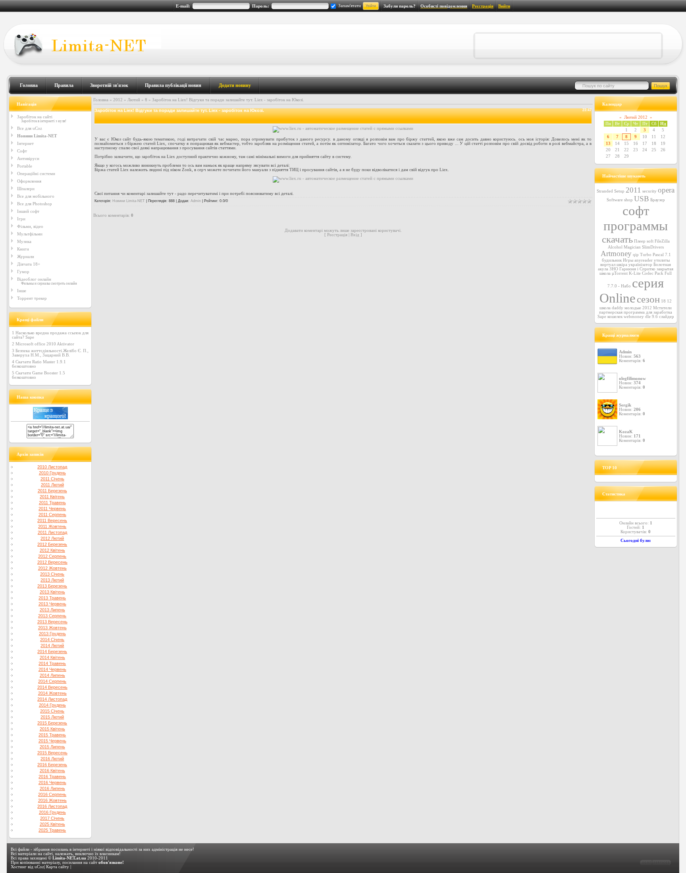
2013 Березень (52, 586)
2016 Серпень (52, 794)
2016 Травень (52, 776)
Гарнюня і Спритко (637, 269)
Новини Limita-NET (37, 135)
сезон (648, 298)
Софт (22, 150)
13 (608, 143)
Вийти (504, 6)
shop (628, 200)
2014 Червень (52, 669)
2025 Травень (52, 830)
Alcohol (615, 247)
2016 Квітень (52, 770)
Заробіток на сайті (34, 116)
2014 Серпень (52, 681)
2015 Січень (52, 711)
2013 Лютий (52, 580)
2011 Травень (52, 502)
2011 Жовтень (52, 526)
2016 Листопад (52, 806)
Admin (196, 201)
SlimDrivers (653, 247)
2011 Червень (52, 508)
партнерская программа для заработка (635, 312)
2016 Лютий (52, 758)
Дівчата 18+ (28, 264)
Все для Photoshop (34, 203)
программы (635, 225)
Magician (632, 247)
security (649, 191)
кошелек (614, 316)
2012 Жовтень (52, 568)
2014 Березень (52, 651)
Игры (628, 260)
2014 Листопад (52, 699)
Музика (24, 241)
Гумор (23, 271)
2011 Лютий (52, 484)
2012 (118, 100)
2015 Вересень (52, 752)
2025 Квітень (52, 824)
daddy (617, 308)
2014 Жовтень (52, 693)
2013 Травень (52, 597)
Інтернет (25, 143)
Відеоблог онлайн (34, 279)
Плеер (640, 241)
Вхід (355, 235)
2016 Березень (52, 764)
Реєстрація (482, 6)
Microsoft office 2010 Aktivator (44, 344)
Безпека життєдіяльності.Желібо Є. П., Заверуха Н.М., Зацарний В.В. (50, 353)
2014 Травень (52, 663)
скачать (617, 239)
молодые (632, 308)
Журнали (25, 256)
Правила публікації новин (173, 85)
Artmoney (616, 253)
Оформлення (29, 181)
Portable (24, 166)
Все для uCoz (29, 128)
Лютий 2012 (635, 117)
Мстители (662, 308)
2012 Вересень (52, 562)
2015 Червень (52, 740)
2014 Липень (52, 675)
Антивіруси (28, 158)
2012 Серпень (52, 556)
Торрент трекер (32, 298)
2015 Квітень (52, 729)
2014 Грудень (52, 705)
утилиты (662, 260)
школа (605, 308)
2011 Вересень (52, 520)
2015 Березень (52, 723)
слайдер (666, 316)
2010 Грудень (52, 472)
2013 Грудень (52, 633)
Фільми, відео (30, 226)
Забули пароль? (399, 6)
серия (648, 283)
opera (666, 190)
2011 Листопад (52, 532)
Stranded (605, 191)
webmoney (634, 316)
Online (617, 298)
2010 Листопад (52, 466)
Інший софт (28, 211)
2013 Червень (52, 603)
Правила (63, 85)
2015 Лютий (52, 717)
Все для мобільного (35, 196)
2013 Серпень (52, 615)
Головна (29, 85)
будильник (612, 260)
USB (641, 199)
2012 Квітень (52, 550)
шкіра (622, 264)
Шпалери (26, 188)
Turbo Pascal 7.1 (655, 254)
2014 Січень (52, 639)
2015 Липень (52, 746)
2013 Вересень (52, 621)
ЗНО (613, 269)
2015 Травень (52, 734)
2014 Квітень (52, 657)
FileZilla (662, 241)
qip (636, 254)
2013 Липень (52, 609)
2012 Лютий (52, 538)
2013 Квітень (52, 592)
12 (669, 301)
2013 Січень (52, 574)
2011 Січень (52, 478)
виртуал (607, 264)
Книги (23, 249)
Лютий (133, 100)
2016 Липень (52, 788)
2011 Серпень (52, 514)
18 (663, 301)
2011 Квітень (52, 496)
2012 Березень (52, 544)
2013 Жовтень (52, 627)
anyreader (643, 260)
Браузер (657, 200)
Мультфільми (29, 233)
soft (650, 241)
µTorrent (620, 273)
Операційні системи (36, 173)
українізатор (640, 264)
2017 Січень (52, 818)
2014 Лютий (52, 645)
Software (615, 200)
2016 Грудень (52, 812)
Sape (601, 316)
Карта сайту (57, 867)
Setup (619, 191)
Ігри (21, 218)
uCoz (39, 867)
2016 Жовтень (52, 800)
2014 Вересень (52, 687)
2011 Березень (52, 490)
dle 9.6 (651, 316)
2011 (633, 190)
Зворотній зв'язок (109, 85)
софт (635, 210)
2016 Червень (52, 782)
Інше (21, 290)
